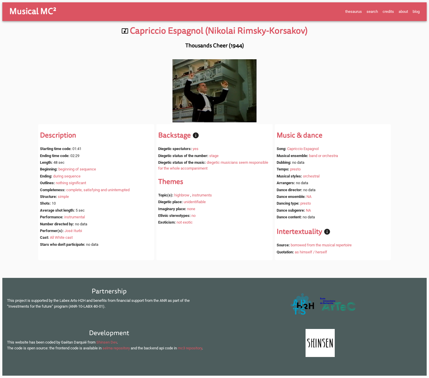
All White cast (61, 237)
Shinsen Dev (106, 342)
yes (195, 149)
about (403, 11)
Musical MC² (32, 11)
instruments (202, 195)
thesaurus (353, 11)
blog (416, 11)
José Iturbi (73, 231)
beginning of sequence (77, 169)
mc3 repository (190, 348)
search (372, 11)
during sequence (67, 176)
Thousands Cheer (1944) (214, 45)
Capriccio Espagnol (303, 149)
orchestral (311, 176)
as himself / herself (311, 252)
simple (63, 196)
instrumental (74, 217)
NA (308, 196)
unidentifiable (195, 202)
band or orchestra (323, 156)
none (191, 209)
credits (388, 11)
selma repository (116, 348)
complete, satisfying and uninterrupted (98, 190)
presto (295, 169)
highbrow (181, 195)
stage (214, 156)
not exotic (185, 222)
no (193, 215)
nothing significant (71, 183)
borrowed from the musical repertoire (321, 245)
